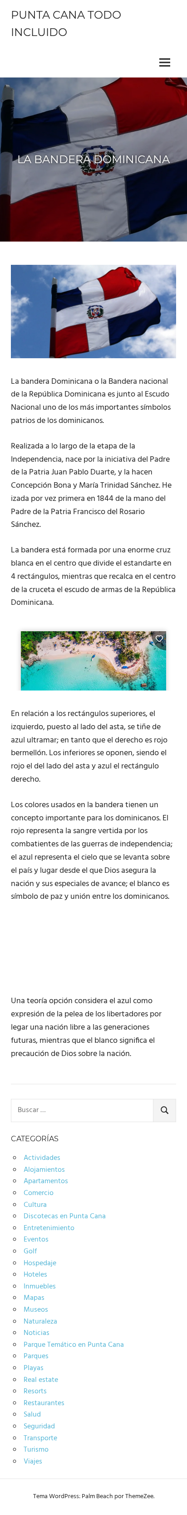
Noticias (36, 1333)
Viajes (33, 1462)
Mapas (34, 1298)
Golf (30, 1251)
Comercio (39, 1193)
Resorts (35, 1391)
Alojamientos (44, 1170)
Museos (36, 1310)
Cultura (35, 1205)
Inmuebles (40, 1287)
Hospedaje (40, 1263)
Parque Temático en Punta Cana (74, 1345)
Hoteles (35, 1275)
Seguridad (39, 1427)
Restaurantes (44, 1403)
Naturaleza (40, 1322)
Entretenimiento (49, 1228)
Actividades (42, 1158)
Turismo (36, 1450)
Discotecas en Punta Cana (65, 1216)
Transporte (40, 1438)
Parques (36, 1356)
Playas (34, 1368)
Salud (32, 1415)
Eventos (36, 1240)
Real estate (41, 1380)
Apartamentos (46, 1181)
